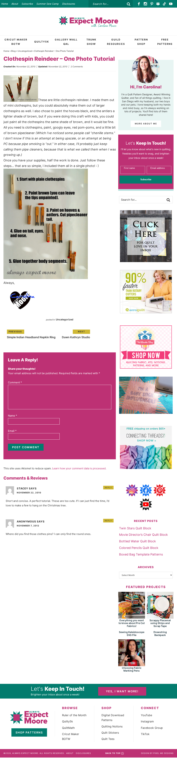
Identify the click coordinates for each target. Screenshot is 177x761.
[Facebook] (139, 4)
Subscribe (27, 3)
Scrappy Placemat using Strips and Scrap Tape (160, 623)
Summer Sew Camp (47, 3)
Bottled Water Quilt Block (137, 541)
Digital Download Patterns (112, 717)
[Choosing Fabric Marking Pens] (131, 664)
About (14, 3)
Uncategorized (25, 51)
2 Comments (77, 66)
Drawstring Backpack (160, 633)
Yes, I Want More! (122, 691)
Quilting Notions (112, 726)
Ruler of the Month (74, 715)
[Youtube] (170, 4)
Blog (13, 51)
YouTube (146, 715)
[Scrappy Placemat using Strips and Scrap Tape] (160, 617)
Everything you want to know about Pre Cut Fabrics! (132, 623)
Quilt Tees (107, 739)
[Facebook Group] (158, 4)
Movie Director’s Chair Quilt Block (143, 534)
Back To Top (112, 753)
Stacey (22, 488)
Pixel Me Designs (163, 753)
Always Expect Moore (88, 21)
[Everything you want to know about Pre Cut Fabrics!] (131, 617)
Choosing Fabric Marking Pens (131, 669)
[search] (128, 4)
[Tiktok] (164, 4)
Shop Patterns (29, 732)
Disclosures (68, 3)
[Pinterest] (151, 4)
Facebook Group (152, 728)
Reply (108, 487)
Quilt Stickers (110, 732)
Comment (15, 382)
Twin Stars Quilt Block (135, 528)
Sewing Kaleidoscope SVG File (131, 633)
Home (4, 3)
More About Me (146, 123)
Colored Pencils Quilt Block (138, 548)
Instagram (147, 721)
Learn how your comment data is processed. (79, 468)
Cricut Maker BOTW (70, 736)
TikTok (145, 734)
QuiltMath (68, 728)
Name (12, 415)
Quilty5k (67, 721)
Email (12, 430)
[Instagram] (145, 4)
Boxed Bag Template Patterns (141, 554)
